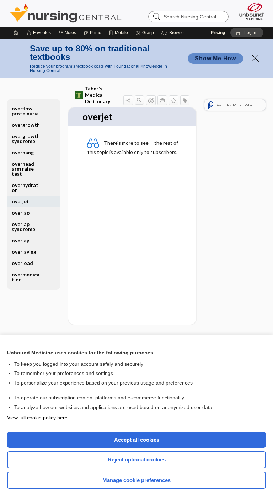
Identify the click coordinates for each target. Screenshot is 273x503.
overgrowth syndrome (26, 138)
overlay (20, 240)
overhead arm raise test (23, 169)
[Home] (16, 33)
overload (22, 263)
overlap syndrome (23, 226)
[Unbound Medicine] (249, 11)
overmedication (25, 276)
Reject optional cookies (137, 460)
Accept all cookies (136, 440)
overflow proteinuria (25, 110)
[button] (173, 33)
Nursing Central (66, 13)
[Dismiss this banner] (255, 58)
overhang (23, 152)
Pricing (218, 32)
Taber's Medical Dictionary (97, 94)
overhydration (26, 187)
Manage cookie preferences (136, 480)
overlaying (24, 252)
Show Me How (215, 58)
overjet (20, 201)
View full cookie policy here (37, 417)
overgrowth (26, 125)
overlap (21, 213)
